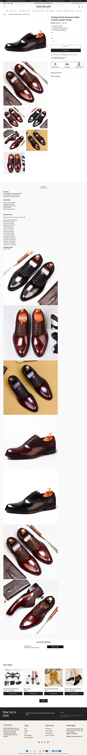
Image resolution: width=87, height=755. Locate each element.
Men (25, 728)
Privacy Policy (49, 731)
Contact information (64, 753)
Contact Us (48, 728)
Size (52, 32)
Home (4, 14)
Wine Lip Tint (27, 689)
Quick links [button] (50, 726)
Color (52, 38)
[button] (4, 6)
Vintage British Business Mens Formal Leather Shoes (19, 14)
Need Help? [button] (71, 726)
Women (26, 731)
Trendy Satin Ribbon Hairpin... (51, 689)
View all (43, 700)
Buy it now (65, 50)
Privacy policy (48, 753)
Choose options (13, 693)
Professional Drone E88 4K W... (11, 689)
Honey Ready (24, 753)
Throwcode (35, 753)
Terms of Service (50, 735)
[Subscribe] (82, 712)
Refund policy (41, 753)
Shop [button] (26, 726)
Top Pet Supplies (28, 737)
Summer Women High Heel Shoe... (73, 689)
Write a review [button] (55, 647)
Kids (25, 733)
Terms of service (55, 753)
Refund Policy (49, 733)
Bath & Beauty (28, 735)
